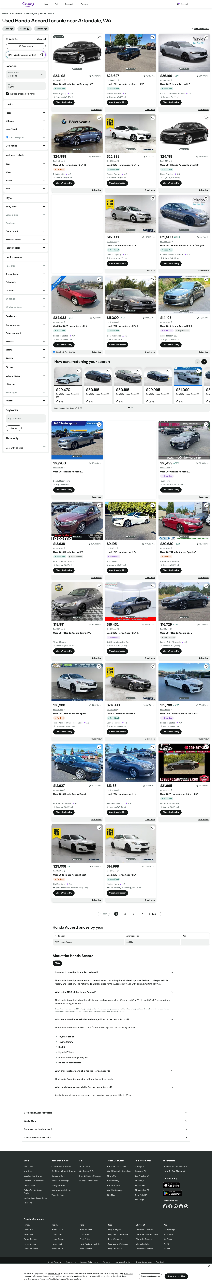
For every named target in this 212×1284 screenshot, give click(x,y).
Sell (56, 4)
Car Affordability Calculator (119, 1171)
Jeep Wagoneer (115, 1239)
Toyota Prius (29, 1234)
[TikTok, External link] (165, 1206)
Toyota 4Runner (31, 1248)
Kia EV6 (167, 1248)
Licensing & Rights (122, 1262)
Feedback (160, 1262)
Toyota (27, 1225)
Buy (46, 4)
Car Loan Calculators (116, 1166)
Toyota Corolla (66, 1036)
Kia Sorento (169, 1234)
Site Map (111, 1195)
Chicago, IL (140, 1166)
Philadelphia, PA (142, 1190)
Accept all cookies (176, 1276)
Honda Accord (58, 1239)
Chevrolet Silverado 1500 (147, 1234)
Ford (82, 1225)
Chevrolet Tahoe (143, 1244)
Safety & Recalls (58, 1185)
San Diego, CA (141, 1199)
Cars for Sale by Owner (34, 1180)
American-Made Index (61, 1190)
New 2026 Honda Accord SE (97, 394)
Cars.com (128, 1273)
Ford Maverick (86, 1229)
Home (5, 13)
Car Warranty (113, 1180)
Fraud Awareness (144, 1262)
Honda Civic (57, 1234)
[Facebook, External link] (170, 1206)
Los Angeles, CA (142, 1176)
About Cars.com (55, 1262)
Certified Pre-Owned (33, 1176)
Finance (84, 4)
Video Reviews (57, 1195)
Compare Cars (57, 1176)
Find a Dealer (29, 1185)
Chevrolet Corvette (144, 1229)
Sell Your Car (85, 1166)
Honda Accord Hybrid (69, 1062)
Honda (43, 13)
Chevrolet (140, 1225)
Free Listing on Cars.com (90, 1176)
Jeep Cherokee (115, 1248)
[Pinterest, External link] (186, 1206)
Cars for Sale (16, 13)
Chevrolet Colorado (144, 1248)
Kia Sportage (169, 1229)
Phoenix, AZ (140, 1180)
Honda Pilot (57, 1244)
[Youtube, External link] (176, 1206)
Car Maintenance (115, 1190)
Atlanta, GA (140, 1185)
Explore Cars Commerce (174, 1166)
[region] (106, 1273)
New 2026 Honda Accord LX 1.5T (67, 395)
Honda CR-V (57, 1229)
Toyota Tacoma (30, 1239)
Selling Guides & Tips (88, 1180)
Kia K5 (61, 1047)
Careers (106, 1262)
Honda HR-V (57, 1248)
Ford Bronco (85, 1234)
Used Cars (28, 1166)
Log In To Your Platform (173, 1171)
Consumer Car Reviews (61, 1166)
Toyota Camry (65, 1041)
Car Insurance (113, 1185)
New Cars (28, 1171)
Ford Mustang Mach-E (90, 1244)
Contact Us (71, 1262)
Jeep (110, 1225)
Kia (165, 1225)
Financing (28, 1202)
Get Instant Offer (87, 1171)
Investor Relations (88, 1262)
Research (69, 4)
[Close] (209, 1266)
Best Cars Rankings (60, 1180)
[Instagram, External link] (181, 1206)
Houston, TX (140, 1171)
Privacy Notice (54, 1273)
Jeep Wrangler (114, 1229)
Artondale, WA (30, 13)
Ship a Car (111, 1176)
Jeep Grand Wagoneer (118, 1244)
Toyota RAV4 (29, 1229)
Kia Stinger (168, 1239)
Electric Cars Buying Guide (35, 1198)
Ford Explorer (86, 1248)
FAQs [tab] (57, 963)
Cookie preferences (150, 1276)
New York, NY (141, 1195)
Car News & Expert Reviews (63, 1171)
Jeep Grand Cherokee (118, 1234)
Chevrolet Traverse (144, 1239)
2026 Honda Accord (63, 942)
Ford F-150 (85, 1239)
